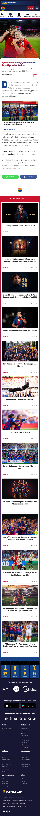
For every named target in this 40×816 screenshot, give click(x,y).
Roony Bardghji (25, 759)
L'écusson (24, 779)
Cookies (30, 800)
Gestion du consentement (9, 806)
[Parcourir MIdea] (29, 689)
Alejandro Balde (25, 728)
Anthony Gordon (26, 762)
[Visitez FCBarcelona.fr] (3, 8)
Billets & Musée (6, 779)
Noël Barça (5, 786)
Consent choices (22, 806)
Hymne (23, 781)
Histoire (23, 786)
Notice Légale (6, 800)
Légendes (24, 783)
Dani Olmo (5, 766)
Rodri (3, 771)
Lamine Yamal (25, 755)
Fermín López (6, 759)
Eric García (24, 742)
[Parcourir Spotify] (16, 689)
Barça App (5, 781)
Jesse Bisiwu (24, 766)
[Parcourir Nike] (6, 689)
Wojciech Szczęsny (7, 728)
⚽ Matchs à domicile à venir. (9, 2)
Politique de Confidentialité (19, 800)
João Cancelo (25, 747)
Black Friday (5, 783)
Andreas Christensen (24, 734)
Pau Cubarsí (24, 731)
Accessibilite (6, 803)
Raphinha (24, 757)
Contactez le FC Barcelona (18, 803)
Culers (30, 8)
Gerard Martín (25, 738)
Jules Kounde (25, 740)
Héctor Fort (24, 745)
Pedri (3, 757)
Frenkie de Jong (6, 764)
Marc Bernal (5, 769)
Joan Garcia (5, 731)
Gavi (3, 755)
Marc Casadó (6, 762)
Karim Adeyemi (25, 764)
